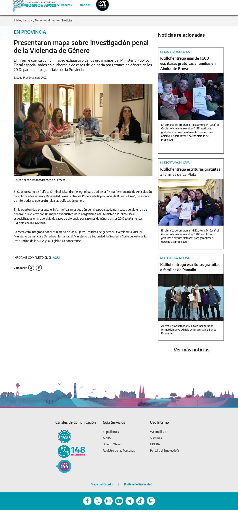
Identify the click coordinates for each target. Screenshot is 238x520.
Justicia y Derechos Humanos (41, 20)
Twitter (31, 268)
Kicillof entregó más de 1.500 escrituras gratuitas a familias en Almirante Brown (188, 63)
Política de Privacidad (138, 484)
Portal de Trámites (58, 4)
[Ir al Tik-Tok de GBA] (140, 500)
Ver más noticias (191, 350)
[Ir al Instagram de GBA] (108, 500)
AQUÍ (57, 257)
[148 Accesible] (70, 451)
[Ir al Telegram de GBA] (130, 500)
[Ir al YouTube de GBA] (119, 500)
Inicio (17, 20)
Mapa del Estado (101, 484)
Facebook (39, 268)
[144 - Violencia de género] (63, 465)
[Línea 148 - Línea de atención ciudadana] (63, 436)
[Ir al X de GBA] (98, 500)
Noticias (82, 4)
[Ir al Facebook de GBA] (87, 500)
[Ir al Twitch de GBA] (151, 500)
